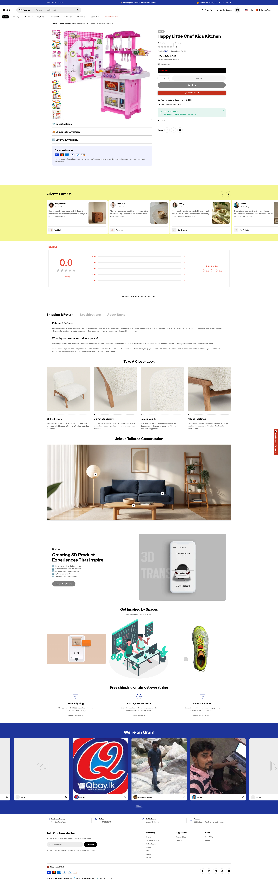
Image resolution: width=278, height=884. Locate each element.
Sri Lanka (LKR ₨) (207, 3)
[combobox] (48, 10)
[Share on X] (173, 130)
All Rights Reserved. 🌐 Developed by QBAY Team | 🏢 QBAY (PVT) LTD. (85, 878)
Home (54, 23)
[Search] (78, 10)
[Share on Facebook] (167, 130)
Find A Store (51, 3)
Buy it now (192, 85)
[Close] (223, 111)
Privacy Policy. (90, 850)
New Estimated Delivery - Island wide (74, 23)
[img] (165, 46)
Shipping (160, 59)
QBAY (166, 51)
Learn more (193, 114)
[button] (259, 10)
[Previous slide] (222, 194)
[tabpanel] (139, 337)
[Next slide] (228, 194)
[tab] (60, 315)
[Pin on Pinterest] (180, 130)
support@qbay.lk (152, 822)
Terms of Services (75, 850)
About (60, 3)
